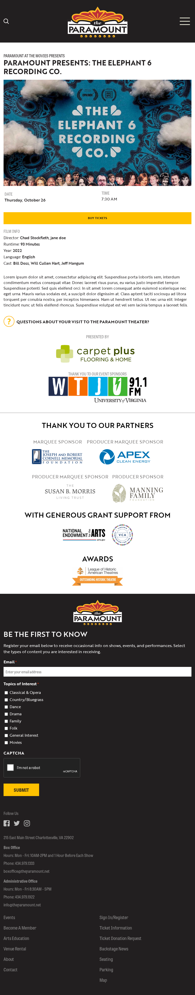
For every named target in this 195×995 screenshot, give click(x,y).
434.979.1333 (24, 863)
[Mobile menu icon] (184, 21)
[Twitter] (17, 823)
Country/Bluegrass (26, 699)
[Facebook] (7, 823)
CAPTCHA (14, 753)
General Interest (24, 735)
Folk (13, 728)
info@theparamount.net (22, 905)
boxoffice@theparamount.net (27, 871)
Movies (16, 742)
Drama (16, 714)
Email (10, 662)
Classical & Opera (25, 692)
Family (15, 721)
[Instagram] (27, 823)
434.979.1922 (25, 897)
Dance (15, 706)
